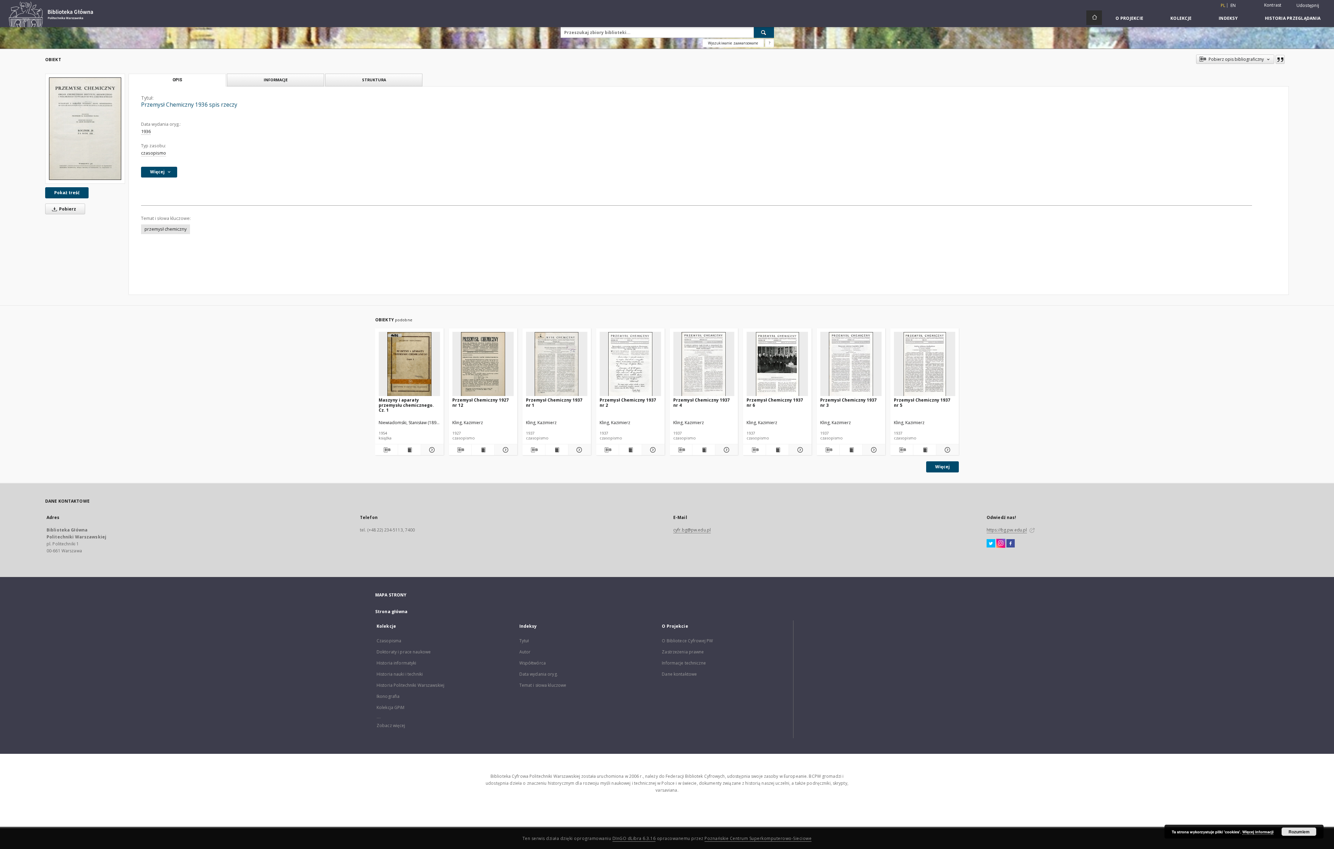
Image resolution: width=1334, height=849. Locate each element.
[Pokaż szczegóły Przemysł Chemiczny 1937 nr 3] (873, 449)
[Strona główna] (1094, 17)
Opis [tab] (177, 79)
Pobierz (67, 209)
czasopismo (153, 153)
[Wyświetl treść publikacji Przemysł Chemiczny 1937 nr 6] (777, 449)
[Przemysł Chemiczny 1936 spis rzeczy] (85, 128)
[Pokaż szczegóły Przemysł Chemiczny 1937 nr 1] (578, 449)
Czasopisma (389, 641)
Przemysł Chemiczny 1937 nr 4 (701, 402)
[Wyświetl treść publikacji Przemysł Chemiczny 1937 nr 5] (924, 449)
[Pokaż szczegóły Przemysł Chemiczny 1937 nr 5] (946, 449)
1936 (146, 131)
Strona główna (391, 612)
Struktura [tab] (374, 79)
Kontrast (1273, 5)
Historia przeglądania (1292, 18)
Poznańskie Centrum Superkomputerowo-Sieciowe (758, 838)
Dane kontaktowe (679, 674)
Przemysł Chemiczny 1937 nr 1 (554, 402)
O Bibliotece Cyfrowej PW (687, 641)
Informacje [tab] (276, 79)
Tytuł (524, 641)
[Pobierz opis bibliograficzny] (386, 449)
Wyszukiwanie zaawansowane (733, 43)
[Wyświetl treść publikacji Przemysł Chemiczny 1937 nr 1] (556, 449)
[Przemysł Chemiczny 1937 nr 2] (630, 364)
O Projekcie (1129, 18)
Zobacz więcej (391, 725)
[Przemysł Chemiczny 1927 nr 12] (483, 364)
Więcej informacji (1258, 831)
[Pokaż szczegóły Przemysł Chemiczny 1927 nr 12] (505, 449)
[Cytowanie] (1280, 59)
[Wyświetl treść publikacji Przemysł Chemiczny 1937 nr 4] (703, 449)
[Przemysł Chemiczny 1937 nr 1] (556, 364)
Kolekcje (1181, 18)
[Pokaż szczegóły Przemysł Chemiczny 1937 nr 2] (652, 449)
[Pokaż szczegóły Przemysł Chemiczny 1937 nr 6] (799, 449)
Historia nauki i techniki (400, 674)
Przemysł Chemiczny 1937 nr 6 (775, 402)
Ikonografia (388, 696)
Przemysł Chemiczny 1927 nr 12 (480, 402)
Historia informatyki (396, 663)
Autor (525, 652)
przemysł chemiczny (166, 229)
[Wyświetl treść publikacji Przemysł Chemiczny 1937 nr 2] (630, 449)
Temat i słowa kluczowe (543, 685)
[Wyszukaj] (764, 32)
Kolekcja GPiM (391, 707)
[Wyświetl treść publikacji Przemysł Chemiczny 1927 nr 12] (483, 449)
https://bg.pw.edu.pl (1007, 530)
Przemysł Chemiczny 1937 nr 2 (628, 402)
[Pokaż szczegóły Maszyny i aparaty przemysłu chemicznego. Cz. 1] (431, 449)
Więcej (942, 467)
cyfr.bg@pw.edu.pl (692, 530)
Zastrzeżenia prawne (683, 652)
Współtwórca (532, 663)
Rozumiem (1299, 832)
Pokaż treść (67, 193)
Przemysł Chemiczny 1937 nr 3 (848, 402)
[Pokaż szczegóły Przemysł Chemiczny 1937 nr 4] (725, 449)
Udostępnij (1307, 5)
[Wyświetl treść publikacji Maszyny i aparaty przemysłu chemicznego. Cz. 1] (409, 449)
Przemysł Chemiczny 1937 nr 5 (922, 402)
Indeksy (1228, 18)
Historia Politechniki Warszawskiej (410, 685)
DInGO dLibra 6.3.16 (634, 838)
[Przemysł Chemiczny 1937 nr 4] (704, 364)
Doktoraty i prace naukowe (404, 652)
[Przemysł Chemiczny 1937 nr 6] (777, 364)
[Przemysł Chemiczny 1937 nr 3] (851, 364)
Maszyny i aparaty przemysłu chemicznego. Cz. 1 (406, 405)
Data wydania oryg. (538, 674)
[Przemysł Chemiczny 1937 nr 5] (924, 364)
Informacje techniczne (684, 663)
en (1233, 5)
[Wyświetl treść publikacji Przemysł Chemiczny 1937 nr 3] (851, 449)
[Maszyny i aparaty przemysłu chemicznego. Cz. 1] (409, 364)
